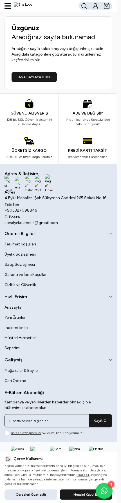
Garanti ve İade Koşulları (26, 274)
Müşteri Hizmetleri (21, 337)
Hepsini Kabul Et (85, 495)
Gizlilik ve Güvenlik (20, 284)
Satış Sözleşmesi (20, 264)
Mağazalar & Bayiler (22, 370)
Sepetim (12, 348)
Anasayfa (13, 307)
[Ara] (84, 6)
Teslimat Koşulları (20, 244)
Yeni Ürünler (15, 317)
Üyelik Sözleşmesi (20, 254)
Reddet (83, 475)
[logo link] (41, 6)
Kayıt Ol (100, 420)
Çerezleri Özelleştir (31, 495)
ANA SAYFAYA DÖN (34, 77)
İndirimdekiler (17, 327)
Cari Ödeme (15, 380)
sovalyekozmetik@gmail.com (31, 222)
